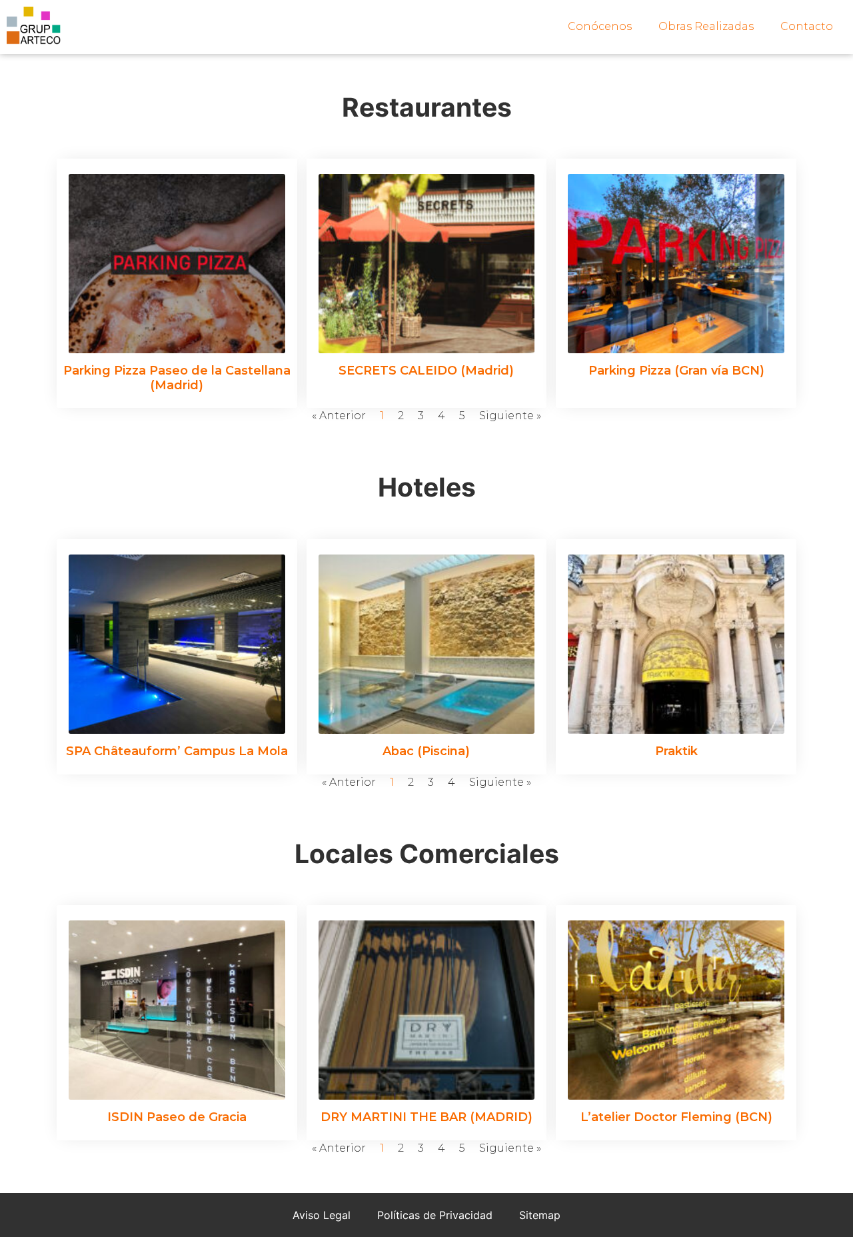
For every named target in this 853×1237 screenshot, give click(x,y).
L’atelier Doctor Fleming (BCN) (676, 1117)
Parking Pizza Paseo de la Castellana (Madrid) (177, 378)
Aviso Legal (322, 1215)
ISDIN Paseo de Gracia (177, 1117)
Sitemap (539, 1215)
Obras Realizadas (706, 26)
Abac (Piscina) (426, 751)
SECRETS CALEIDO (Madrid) (426, 370)
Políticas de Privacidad (434, 1215)
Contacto (806, 26)
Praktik (676, 751)
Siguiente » (510, 415)
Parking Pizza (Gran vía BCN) (676, 370)
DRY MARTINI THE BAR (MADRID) (426, 1117)
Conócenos (600, 26)
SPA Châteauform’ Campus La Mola (177, 751)
